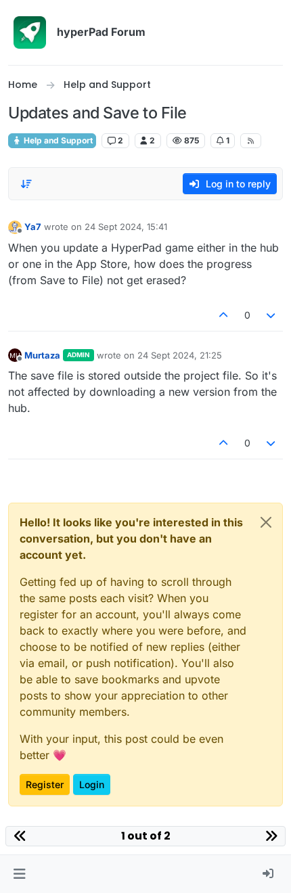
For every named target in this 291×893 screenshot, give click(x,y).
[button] (19, 874)
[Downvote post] (271, 314)
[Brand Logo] (30, 32)
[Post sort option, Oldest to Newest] (26, 184)
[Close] (266, 522)
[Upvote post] (223, 314)
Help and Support (57, 140)
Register (45, 784)
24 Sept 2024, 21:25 (179, 355)
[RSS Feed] (250, 140)
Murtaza (42, 355)
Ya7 (32, 226)
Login (91, 784)
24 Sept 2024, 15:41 (126, 226)
